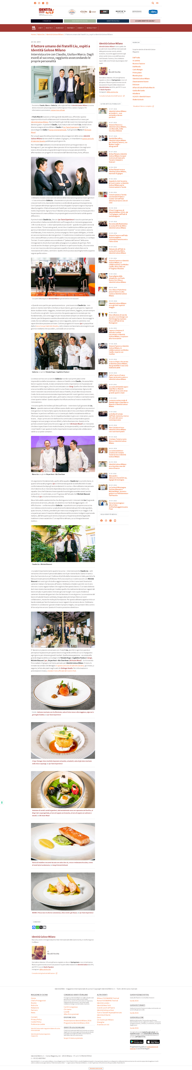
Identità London (103, 1003)
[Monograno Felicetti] (137, 12)
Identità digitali (113, 21)
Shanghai (100, 1022)
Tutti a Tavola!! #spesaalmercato (109, 1013)
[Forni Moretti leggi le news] (104, 12)
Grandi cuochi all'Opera (106, 1008)
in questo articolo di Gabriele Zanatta (70, 666)
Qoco (99, 1017)
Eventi (80, 28)
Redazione (35, 1008)
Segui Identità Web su (108, 514)
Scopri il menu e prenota (73, 1038)
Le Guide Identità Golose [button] (144, 21)
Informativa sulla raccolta (96, 1068)
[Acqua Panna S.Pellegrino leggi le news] (72, 12)
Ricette (49, 28)
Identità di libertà (103, 1015)
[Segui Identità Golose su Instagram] (39, 2)
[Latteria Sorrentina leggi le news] (153, 12)
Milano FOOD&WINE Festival (108, 998)
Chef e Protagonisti (38, 1001)
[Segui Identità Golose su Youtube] (47, 2)
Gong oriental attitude (57, 130)
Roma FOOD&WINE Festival (107, 1001)
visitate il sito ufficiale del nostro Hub (61, 671)
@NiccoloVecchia (45, 969)
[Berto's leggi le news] (120, 12)
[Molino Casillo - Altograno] (88, 12)
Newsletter (91, 28)
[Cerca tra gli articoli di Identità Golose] (153, 2)
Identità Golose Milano (55, 34)
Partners (34, 1010)
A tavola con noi (103, 1025)
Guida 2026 (134, 1001)
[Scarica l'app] (137, 1042)
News (33, 1013)
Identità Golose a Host (105, 1010)
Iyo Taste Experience (71, 127)
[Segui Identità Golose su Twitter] (43, 2)
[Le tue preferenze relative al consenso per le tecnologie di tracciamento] (2, 802)
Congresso (47, 21)
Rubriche (59, 28)
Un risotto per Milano (105, 1020)
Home (33, 34)
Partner (70, 28)
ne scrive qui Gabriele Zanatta (47, 326)
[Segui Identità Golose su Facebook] (35, 2)
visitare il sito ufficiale (58, 110)
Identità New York (104, 1005)
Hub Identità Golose (80, 21)
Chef (40, 28)
